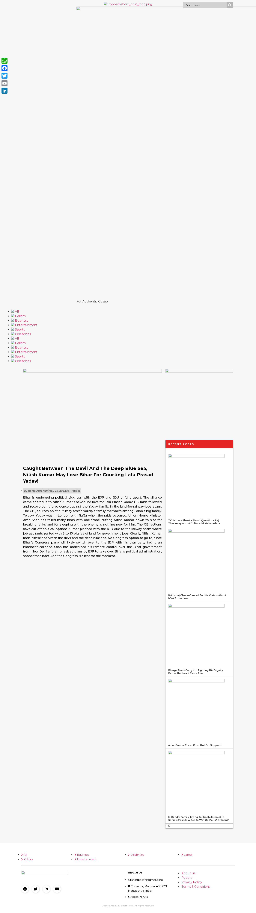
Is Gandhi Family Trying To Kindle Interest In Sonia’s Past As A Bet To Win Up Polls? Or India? (198, 818)
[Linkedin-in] (46, 889)
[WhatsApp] (4, 60)
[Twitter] (35, 889)
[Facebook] (25, 889)
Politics (19, 316)
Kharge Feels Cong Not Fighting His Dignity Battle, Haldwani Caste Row (195, 672)
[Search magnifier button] (230, 5)
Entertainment (25, 325)
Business (21, 320)
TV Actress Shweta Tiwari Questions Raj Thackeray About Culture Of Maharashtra (194, 522)
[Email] (4, 83)
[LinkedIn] (4, 90)
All (16, 311)
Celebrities (22, 334)
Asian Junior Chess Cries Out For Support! (194, 745)
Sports (19, 329)
